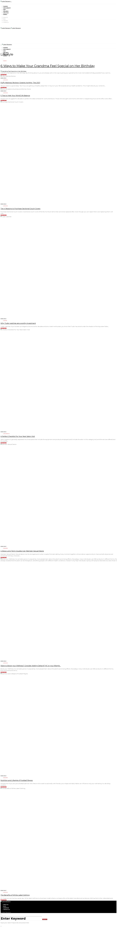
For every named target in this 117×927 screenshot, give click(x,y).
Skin (4, 9)
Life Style (6, 12)
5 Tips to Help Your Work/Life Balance (15, 96)
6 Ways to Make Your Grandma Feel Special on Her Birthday (48, 66)
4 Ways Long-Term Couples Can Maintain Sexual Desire (22, 551)
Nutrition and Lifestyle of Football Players (17, 780)
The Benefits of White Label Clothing (15, 895)
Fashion (5, 6)
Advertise (5, 20)
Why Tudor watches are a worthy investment (18, 323)
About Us (5, 17)
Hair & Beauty (7, 7)
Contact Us (6, 22)
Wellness (5, 11)
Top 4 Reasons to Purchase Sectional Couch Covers (20, 209)
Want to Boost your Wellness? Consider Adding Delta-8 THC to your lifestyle (31, 666)
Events (5, 14)
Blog (4, 19)
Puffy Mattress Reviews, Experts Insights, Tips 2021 (20, 83)
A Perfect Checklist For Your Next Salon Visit (18, 436)
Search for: (3, 915)
